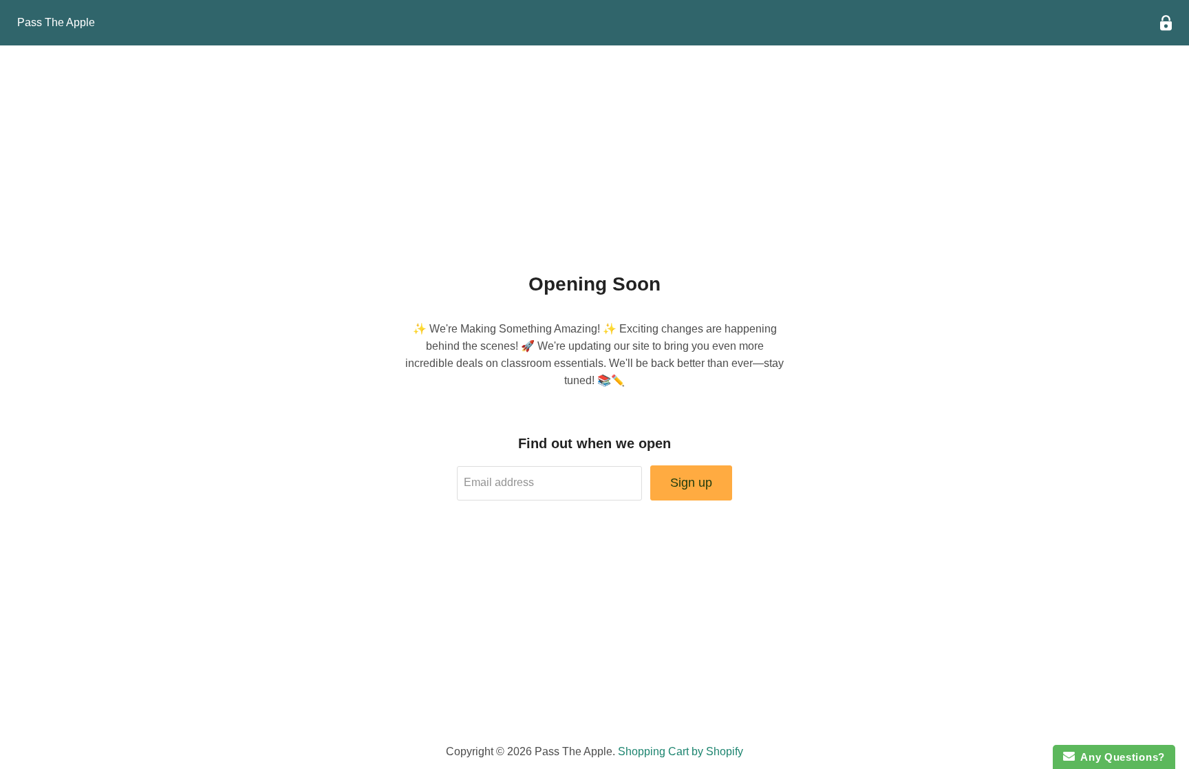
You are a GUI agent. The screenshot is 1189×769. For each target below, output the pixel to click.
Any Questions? (1120, 757)
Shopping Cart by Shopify (680, 751)
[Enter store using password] (1166, 23)
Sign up (691, 482)
